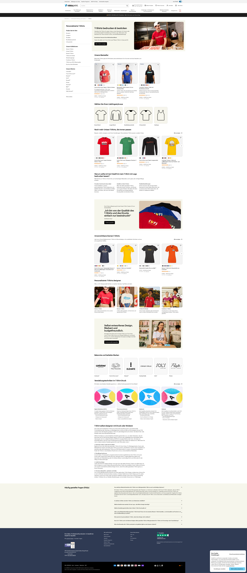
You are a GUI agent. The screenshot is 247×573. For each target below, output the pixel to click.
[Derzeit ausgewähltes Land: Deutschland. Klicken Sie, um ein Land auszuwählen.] (180, 565)
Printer (67, 82)
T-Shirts (89, 18)
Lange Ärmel (112, 125)
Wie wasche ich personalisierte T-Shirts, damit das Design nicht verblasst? (132, 517)
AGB (85, 565)
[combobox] (103, 5)
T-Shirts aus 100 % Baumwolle (73, 62)
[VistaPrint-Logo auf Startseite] (71, 6)
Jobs (131, 536)
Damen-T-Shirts (70, 53)
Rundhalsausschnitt (71, 39)
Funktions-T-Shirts (70, 60)
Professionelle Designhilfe (111, 342)
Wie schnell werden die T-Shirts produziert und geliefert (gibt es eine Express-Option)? (135, 524)
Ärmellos (68, 37)
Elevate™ (68, 75)
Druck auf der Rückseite (72, 64)
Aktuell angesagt (70, 57)
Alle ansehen (69, 96)
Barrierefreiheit (107, 545)
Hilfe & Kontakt (107, 536)
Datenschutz (82, 565)
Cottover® (96, 375)
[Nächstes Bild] (181, 145)
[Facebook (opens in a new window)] (155, 566)
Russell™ (68, 80)
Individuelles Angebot (103, 1)
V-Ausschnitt (69, 42)
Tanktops (156, 125)
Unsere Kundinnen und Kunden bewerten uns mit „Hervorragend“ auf (169, 542)
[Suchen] (127, 5)
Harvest (68, 89)
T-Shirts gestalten (109, 222)
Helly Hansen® (69, 91)
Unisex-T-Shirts (69, 51)
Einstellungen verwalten (219, 568)
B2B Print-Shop (94, 1)
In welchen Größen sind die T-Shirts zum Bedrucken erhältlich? (129, 500)
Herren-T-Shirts (69, 49)
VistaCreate (67, 1)
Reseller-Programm (85, 1)
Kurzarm (68, 33)
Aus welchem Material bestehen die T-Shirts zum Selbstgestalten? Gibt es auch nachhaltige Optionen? (139, 487)
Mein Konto (106, 534)
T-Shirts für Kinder (70, 55)
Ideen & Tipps (107, 542)
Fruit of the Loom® (70, 73)
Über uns (132, 534)
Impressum (77, 565)
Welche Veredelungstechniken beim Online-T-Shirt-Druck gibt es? (130, 508)
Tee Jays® (68, 84)
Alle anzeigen (177, 133)
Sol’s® (67, 78)
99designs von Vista (75, 1)
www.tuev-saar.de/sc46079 (70, 554)
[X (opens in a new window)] (160, 566)
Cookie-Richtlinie (230, 565)
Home (73, 565)
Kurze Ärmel (97, 125)
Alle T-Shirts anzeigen (100, 43)
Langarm (68, 35)
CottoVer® (68, 71)
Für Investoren (133, 538)
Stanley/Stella (142, 375)
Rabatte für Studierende (109, 543)
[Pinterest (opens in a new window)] (162, 566)
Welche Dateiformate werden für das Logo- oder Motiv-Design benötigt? (131, 504)
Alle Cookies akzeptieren (237, 568)
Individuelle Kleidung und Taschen (78, 18)
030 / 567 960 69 (68, 565)
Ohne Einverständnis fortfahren (237, 554)
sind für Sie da (69, 538)
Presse (131, 540)
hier (139, 15)
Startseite (67, 18)
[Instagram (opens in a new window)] (157, 566)
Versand (105, 538)
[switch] (177, 1)
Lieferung (102, 97)
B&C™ (67, 86)
